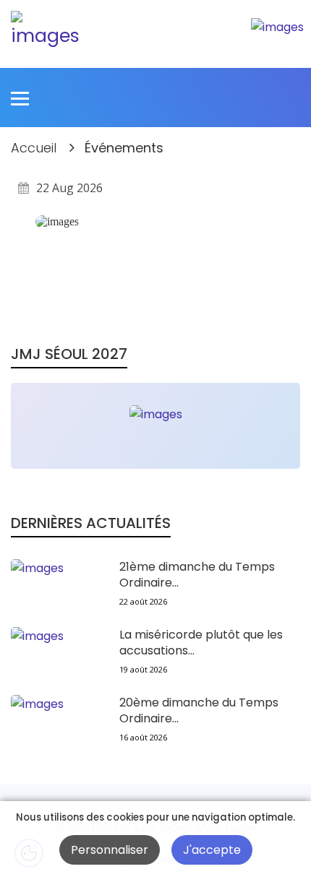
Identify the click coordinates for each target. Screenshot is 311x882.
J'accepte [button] (212, 850)
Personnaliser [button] (109, 850)
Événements (124, 148)
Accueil (33, 148)
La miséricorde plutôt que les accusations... (201, 643)
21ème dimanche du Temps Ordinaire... (197, 575)
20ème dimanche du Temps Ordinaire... (198, 711)
